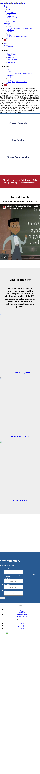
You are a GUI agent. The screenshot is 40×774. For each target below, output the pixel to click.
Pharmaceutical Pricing (20, 436)
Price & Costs (22, 609)
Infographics (22, 627)
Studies (22, 623)
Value (22, 611)
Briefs (22, 625)
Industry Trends (22, 616)
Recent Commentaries (18, 157)
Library (22, 628)
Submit (3, 598)
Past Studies (18, 140)
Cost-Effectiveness (20, 500)
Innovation (22, 613)
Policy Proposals (22, 614)
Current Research (18, 123)
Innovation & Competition (20, 373)
